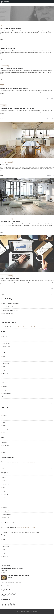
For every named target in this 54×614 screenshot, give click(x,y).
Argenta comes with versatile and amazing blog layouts (17, 108)
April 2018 (4, 336)
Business (4, 359)
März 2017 (4, 340)
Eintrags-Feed (5, 390)
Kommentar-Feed (6, 393)
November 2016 (6, 346)
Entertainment (4, 65)
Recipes (4, 370)
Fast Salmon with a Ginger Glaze (10, 221)
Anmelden (4, 386)
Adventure (3, 45)
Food (2, 85)
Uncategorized (8, 162)
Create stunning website (7, 48)
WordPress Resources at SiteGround (10, 303)
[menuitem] (2, 1)
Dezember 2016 (6, 343)
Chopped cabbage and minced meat (10, 306)
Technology (5, 373)
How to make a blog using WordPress (11, 68)
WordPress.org (5, 396)
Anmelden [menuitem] (6, 1)
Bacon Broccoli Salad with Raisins (10, 278)
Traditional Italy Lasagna (7, 165)
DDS (28, 611)
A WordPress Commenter (10, 326)
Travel (2, 25)
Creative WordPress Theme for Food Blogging (14, 88)
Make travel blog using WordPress (10, 28)
